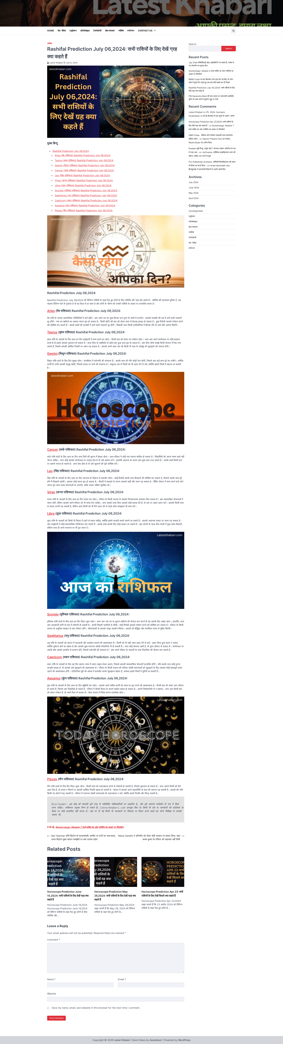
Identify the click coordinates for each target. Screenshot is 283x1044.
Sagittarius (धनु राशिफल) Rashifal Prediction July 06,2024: (86, 195)
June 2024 (194, 187)
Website (51, 993)
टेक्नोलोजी (97, 30)
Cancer (52, 449)
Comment (53, 939)
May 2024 (193, 192)
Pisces (52, 779)
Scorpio (53, 614)
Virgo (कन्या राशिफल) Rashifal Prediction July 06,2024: (84, 180)
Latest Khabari (56, 63)
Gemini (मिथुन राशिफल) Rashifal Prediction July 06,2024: (85, 165)
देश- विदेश (62, 30)
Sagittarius (55, 635)
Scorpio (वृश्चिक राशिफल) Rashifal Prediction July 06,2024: (86, 190)
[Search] (233, 31)
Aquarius (54, 678)
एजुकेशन (73, 30)
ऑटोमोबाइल (85, 30)
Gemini (52, 353)
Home (50, 30)
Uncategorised (196, 211)
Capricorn (54, 657)
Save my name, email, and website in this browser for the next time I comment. (96, 1007)
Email (122, 979)
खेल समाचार (110, 30)
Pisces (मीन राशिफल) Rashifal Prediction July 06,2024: (84, 210)
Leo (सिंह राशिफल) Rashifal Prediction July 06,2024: (82, 175)
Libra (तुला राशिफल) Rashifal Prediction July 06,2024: (83, 185)
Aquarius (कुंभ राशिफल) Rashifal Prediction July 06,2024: (85, 205)
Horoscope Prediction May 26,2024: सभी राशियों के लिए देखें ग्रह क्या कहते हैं (115, 895)
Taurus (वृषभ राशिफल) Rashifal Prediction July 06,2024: (84, 160)
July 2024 (193, 182)
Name (51, 979)
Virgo (51, 492)
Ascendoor (156, 1040)
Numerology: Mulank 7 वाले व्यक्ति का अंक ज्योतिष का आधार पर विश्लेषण (90, 827)
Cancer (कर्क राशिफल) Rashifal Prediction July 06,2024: (84, 170)
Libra (51, 513)
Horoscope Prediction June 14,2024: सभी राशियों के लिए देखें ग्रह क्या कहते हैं (68, 895)
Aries (51, 311)
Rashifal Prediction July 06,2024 (71, 151)
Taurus (52, 332)
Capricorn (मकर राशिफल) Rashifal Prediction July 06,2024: (86, 200)
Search (192, 44)
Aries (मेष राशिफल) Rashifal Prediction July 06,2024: (83, 155)
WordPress (184, 1040)
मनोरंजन (130, 30)
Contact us (145, 30)
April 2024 (194, 198)
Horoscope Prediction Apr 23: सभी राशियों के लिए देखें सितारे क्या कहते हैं (162, 893)
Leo (50, 471)
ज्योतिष (121, 30)
